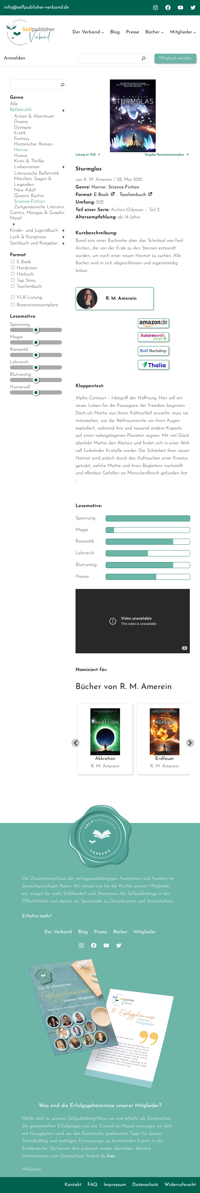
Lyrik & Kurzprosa (28, 237)
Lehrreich (19, 362)
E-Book (23, 262)
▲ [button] (63, 110)
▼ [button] (63, 167)
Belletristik (21, 110)
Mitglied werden (175, 58)
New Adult (25, 190)
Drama (21, 122)
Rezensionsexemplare (36, 305)
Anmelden (14, 58)
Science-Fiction (29, 201)
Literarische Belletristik (36, 173)
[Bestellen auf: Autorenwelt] (153, 337)
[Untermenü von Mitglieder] (194, 32)
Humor (21, 155)
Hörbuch (24, 274)
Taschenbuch (28, 286)
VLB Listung (28, 297)
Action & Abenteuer (34, 116)
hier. (111, 1156)
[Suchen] (143, 58)
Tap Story (25, 280)
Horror (21, 150)
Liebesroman (27, 167)
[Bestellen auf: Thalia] (153, 365)
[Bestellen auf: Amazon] (153, 323)
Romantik (19, 350)
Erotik (20, 133)
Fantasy (21, 139)
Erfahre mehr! (36, 916)
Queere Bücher (29, 196)
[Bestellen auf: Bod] (153, 351)
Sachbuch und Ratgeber (34, 243)
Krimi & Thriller (29, 161)
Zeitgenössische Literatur (39, 207)
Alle (14, 104)
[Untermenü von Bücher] (162, 32)
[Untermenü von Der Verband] (102, 32)
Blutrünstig (20, 375)
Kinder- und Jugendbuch (34, 230)
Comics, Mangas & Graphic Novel (37, 216)
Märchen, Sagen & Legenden (33, 182)
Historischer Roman (33, 144)
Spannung (20, 325)
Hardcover (26, 268)
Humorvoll (20, 387)
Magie (16, 337)
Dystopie (22, 127)
